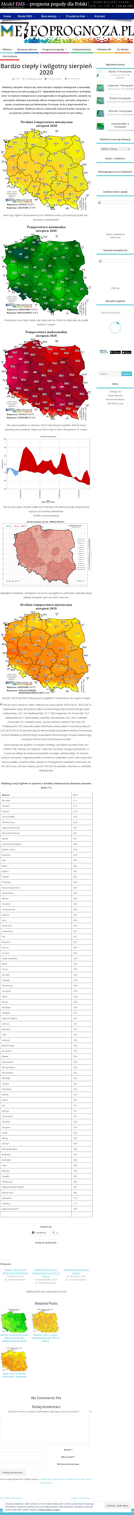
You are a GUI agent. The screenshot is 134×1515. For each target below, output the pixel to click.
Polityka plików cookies (49, 1509)
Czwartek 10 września (12, 1498)
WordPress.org (115, 403)
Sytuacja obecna (27, 49)
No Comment (73, 78)
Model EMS (25, 16)
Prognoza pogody (53, 49)
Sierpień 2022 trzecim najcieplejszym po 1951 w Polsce (45, 1273)
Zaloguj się (115, 391)
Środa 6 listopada (120, 98)
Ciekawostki (104, 49)
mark (17, 78)
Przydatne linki (75, 16)
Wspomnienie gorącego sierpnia (76, 1271)
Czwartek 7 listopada (120, 85)
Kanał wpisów (115, 395)
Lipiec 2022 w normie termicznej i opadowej (14, 1375)
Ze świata (122, 49)
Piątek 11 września (79, 1498)
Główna (6, 49)
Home (7, 16)
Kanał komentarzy (115, 399)
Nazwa (68, 1449)
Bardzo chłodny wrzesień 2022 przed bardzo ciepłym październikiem (14, 1338)
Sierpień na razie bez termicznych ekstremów (15, 1271)
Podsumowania (82, 49)
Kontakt (99, 16)
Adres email (68, 1457)
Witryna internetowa (68, 1464)
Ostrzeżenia (9, 56)
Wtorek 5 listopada (120, 111)
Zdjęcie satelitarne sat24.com (115, 236)
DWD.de (115, 288)
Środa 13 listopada (120, 71)
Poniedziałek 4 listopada (120, 125)
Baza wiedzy (49, 16)
